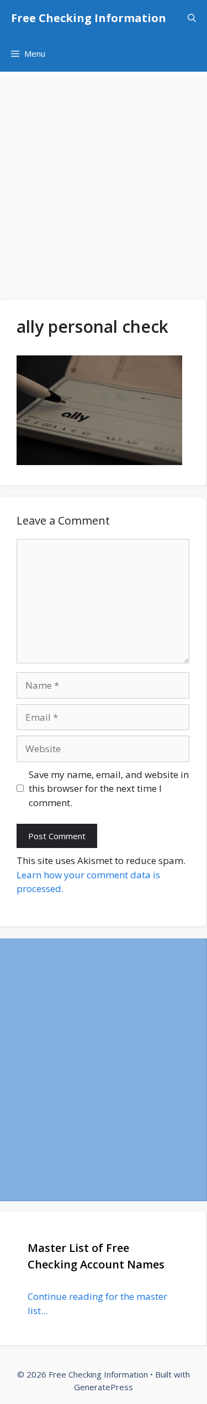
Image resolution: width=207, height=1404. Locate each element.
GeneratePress (103, 1386)
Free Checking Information (88, 17)
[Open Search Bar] (192, 18)
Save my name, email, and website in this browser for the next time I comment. (109, 788)
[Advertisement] (103, 180)
